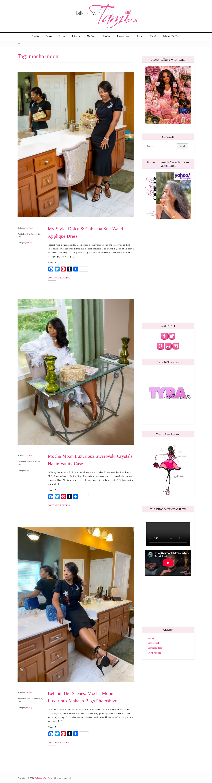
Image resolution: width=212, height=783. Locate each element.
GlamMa (106, 36)
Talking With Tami (171, 36)
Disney (62, 36)
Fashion (35, 36)
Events (140, 36)
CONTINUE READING (59, 278)
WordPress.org (154, 653)
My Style (91, 36)
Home (20, 43)
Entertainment (123, 36)
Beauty (49, 36)
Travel (153, 36)
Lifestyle (76, 36)
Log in (151, 638)
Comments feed (155, 648)
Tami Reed (29, 228)
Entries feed (153, 643)
